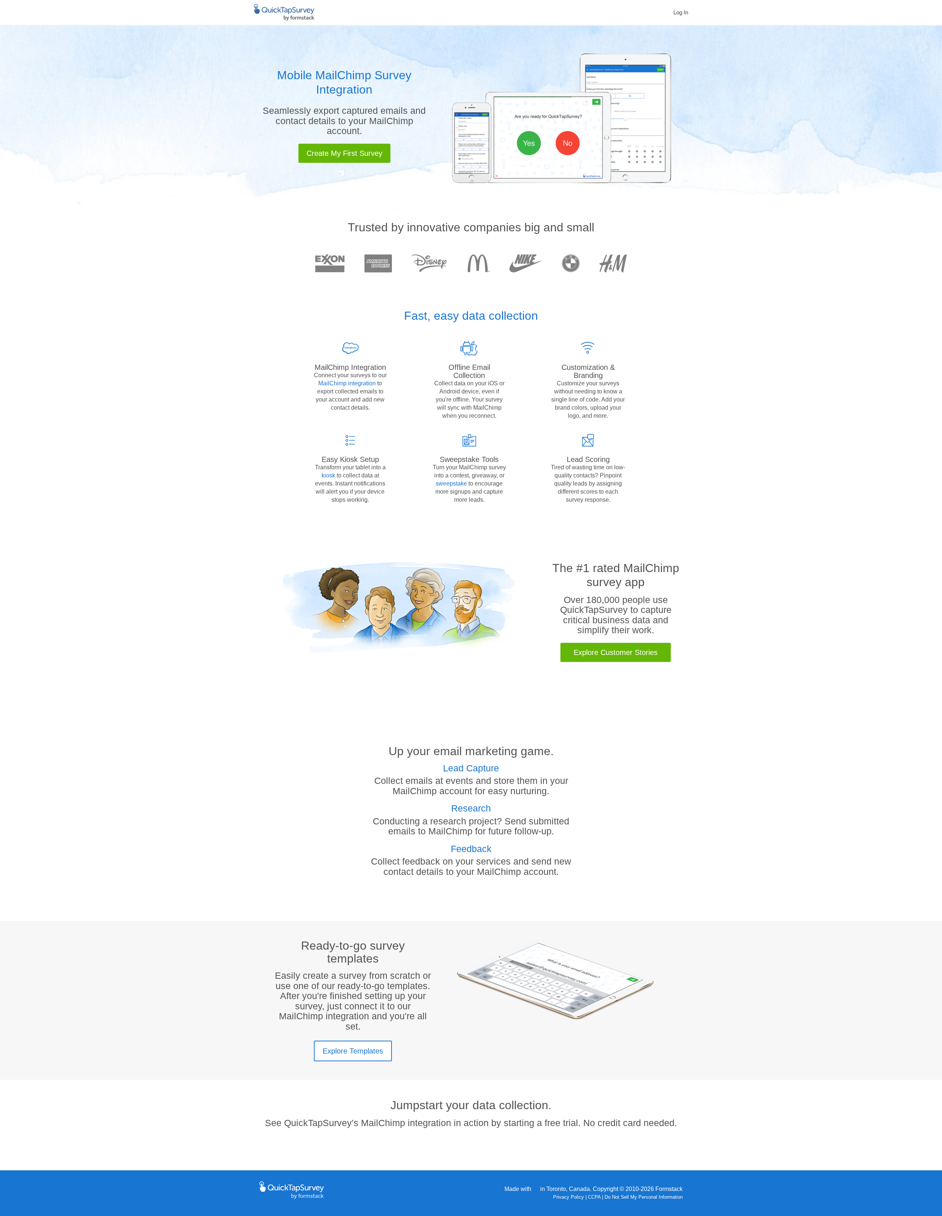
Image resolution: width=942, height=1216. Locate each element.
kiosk (328, 475)
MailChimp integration (347, 383)
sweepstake (451, 483)
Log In (680, 12)
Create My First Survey (344, 153)
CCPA (594, 1197)
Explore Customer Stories (616, 652)
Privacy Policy (568, 1197)
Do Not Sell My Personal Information (644, 1197)
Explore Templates (353, 1051)
